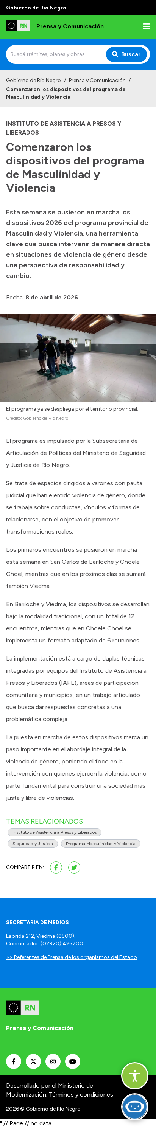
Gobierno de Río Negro (33, 80)
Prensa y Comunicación (97, 80)
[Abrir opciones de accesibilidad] (134, 1075)
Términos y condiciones (81, 1094)
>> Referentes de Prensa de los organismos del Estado (71, 957)
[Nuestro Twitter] (33, 1061)
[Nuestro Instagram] (53, 1061)
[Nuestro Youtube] (72, 1061)
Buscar (131, 54)
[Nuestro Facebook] (13, 1061)
